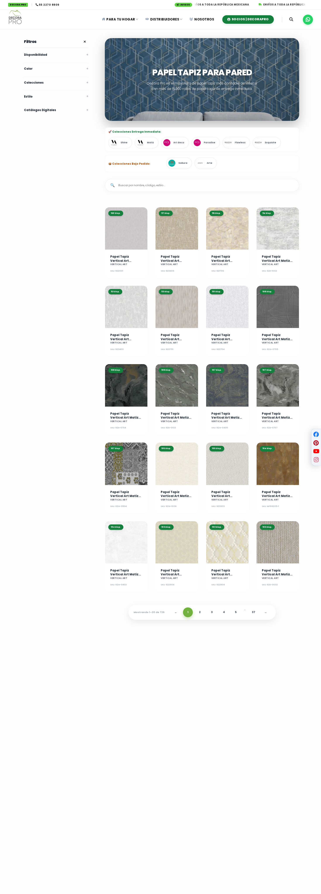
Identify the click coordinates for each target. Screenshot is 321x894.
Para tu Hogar (120, 19)
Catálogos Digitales (40, 110)
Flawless (240, 142)
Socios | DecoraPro (250, 19)
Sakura (182, 163)
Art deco (178, 142)
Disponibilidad (35, 55)
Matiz (150, 142)
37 (253, 612)
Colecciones (34, 83)
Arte (209, 163)
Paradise (209, 142)
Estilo (28, 97)
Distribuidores (164, 19)
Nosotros (204, 19)
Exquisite (270, 142)
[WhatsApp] (308, 20)
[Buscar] (291, 19)
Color (28, 69)
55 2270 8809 (49, 5)
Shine (124, 142)
